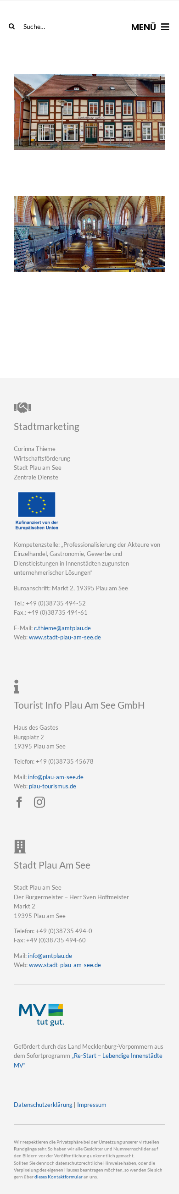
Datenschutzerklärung (43, 1104)
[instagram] (39, 802)
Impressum (91, 1104)
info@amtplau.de (50, 955)
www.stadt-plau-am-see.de (65, 637)
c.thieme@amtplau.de (62, 628)
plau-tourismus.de (52, 786)
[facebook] (19, 802)
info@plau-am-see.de (56, 777)
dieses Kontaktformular (58, 1176)
